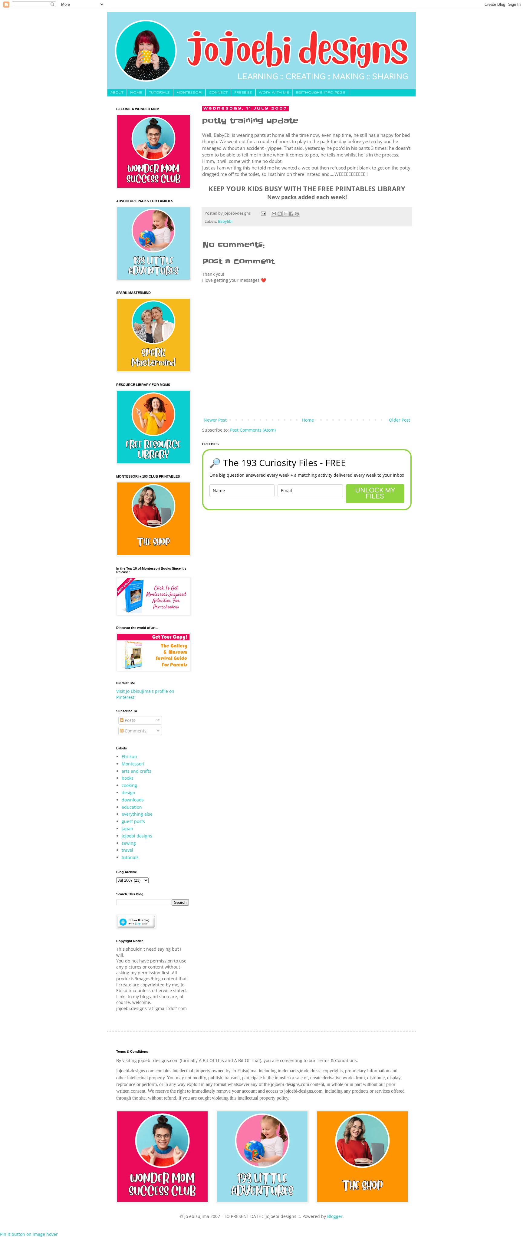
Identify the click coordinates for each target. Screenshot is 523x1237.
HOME (136, 92)
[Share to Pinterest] (297, 214)
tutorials (130, 857)
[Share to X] (285, 214)
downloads (133, 800)
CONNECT (218, 92)
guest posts (133, 821)
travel (127, 850)
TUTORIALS (159, 92)
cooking (129, 785)
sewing (129, 843)
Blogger (335, 1216)
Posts (129, 720)
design (128, 792)
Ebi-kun (129, 756)
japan (127, 828)
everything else (137, 814)
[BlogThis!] (280, 214)
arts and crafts (136, 771)
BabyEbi (225, 221)
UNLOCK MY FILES (375, 493)
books (127, 778)
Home (308, 420)
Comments (134, 731)
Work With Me (274, 92)
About (116, 92)
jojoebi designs (137, 836)
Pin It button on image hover (29, 1234)
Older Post (399, 420)
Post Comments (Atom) (253, 430)
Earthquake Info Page (321, 92)
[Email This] (274, 214)
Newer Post (215, 420)
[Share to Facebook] (291, 214)
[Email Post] (263, 213)
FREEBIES (243, 92)
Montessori (133, 764)
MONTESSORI (189, 92)
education (132, 807)
